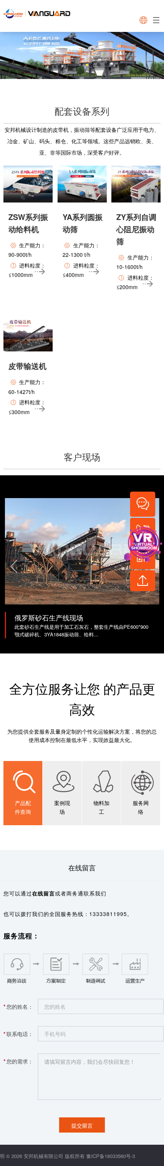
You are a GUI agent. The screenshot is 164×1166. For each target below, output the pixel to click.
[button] (13, 564)
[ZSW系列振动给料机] (28, 184)
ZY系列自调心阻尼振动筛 (136, 229)
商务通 (75, 893)
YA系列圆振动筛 (83, 222)
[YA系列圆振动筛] (82, 184)
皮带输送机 (27, 365)
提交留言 (82, 1125)
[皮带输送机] (28, 333)
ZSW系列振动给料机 (28, 222)
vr (136, 543)
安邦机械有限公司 (43, 1156)
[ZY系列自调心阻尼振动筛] (136, 184)
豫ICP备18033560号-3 (110, 1156)
